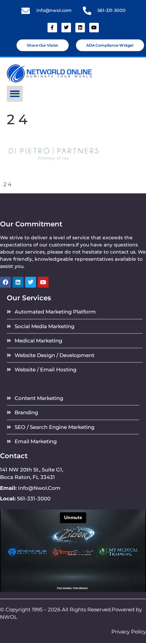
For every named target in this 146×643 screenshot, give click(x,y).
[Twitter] (66, 27)
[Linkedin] (80, 27)
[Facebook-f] (52, 27)
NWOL (8, 617)
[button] (15, 94)
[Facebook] (5, 282)
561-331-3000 (111, 10)
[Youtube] (94, 27)
